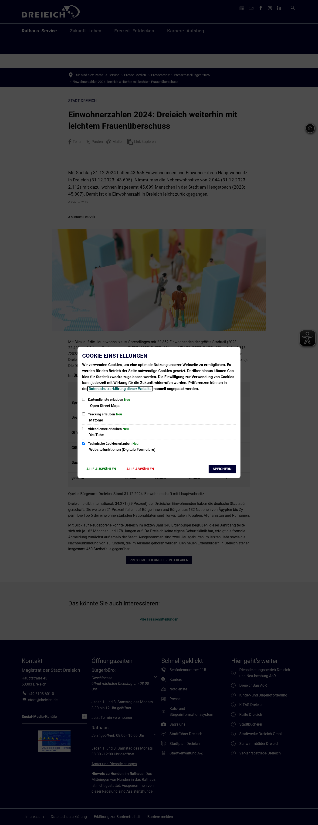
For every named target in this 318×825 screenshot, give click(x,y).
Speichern (222, 469)
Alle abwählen (140, 469)
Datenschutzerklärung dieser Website (120, 389)
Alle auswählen (101, 469)
